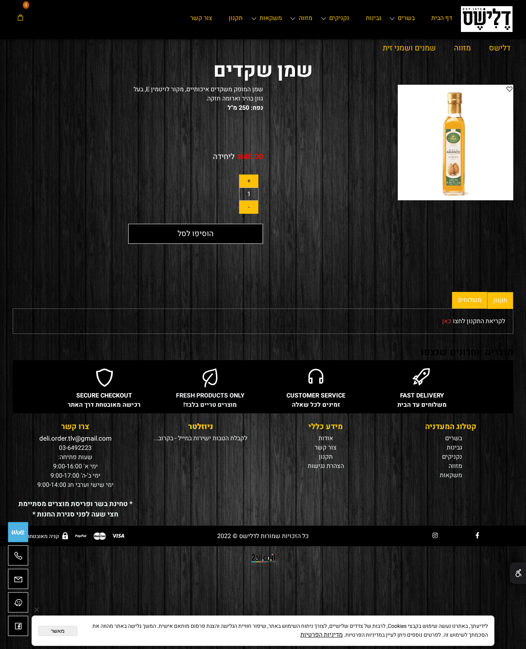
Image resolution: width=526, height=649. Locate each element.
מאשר (58, 631)
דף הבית (441, 18)
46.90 (253, 156)
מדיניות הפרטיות (321, 634)
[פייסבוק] (18, 629)
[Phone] (18, 558)
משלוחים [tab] (469, 300)
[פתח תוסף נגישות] (518, 573)
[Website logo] (487, 17)
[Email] (18, 582)
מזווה (305, 18)
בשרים (406, 18)
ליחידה (224, 156)
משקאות (271, 18)
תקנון (236, 18)
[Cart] (20, 18)
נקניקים (339, 18)
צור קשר (201, 18)
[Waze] (18, 605)
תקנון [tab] (500, 300)
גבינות (373, 18)
